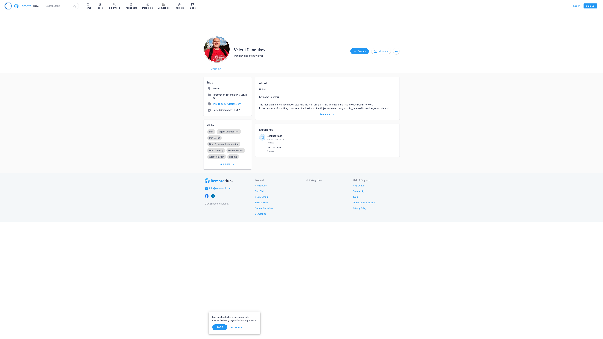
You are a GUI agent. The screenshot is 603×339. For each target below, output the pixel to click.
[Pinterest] (232, 196)
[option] (211, 131)
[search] (61, 6)
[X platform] (219, 196)
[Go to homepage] (26, 5)
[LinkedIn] (213, 196)
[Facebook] (207, 196)
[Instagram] (225, 196)
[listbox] (227, 150)
